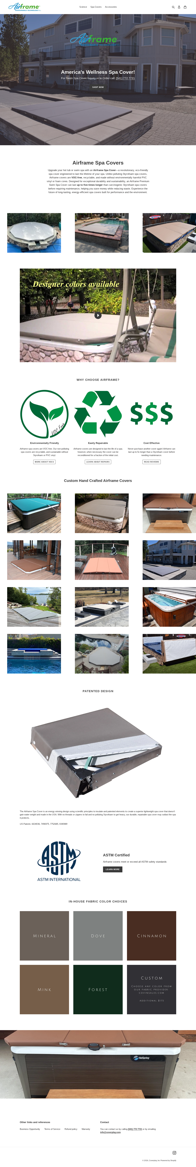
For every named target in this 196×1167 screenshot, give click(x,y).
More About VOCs (44, 462)
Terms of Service (52, 1129)
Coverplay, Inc (154, 1161)
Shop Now (98, 87)
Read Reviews (151, 462)
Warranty (86, 1129)
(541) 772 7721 (125, 78)
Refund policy (71, 1129)
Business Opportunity (30, 1129)
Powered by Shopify (168, 1161)
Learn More (113, 869)
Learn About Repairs (98, 462)
